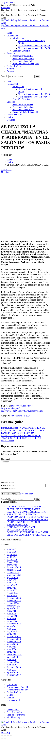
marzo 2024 (12, 621)
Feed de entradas (14, 712)
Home (9, 159)
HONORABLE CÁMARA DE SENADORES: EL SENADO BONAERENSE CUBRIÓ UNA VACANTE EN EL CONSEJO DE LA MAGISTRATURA (28, 531)
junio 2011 (11, 670)
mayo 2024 (12, 616)
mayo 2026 (12, 554)
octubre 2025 (13, 572)
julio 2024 (11, 611)
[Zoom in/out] (11, 735)
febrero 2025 (12, 593)
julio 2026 (11, 549)
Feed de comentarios (16, 715)
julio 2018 (11, 659)
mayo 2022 (12, 631)
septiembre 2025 (14, 575)
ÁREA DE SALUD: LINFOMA (22, 514)
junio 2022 (11, 629)
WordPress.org (13, 717)
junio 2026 (11, 552)
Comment (5, 459)
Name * (4, 482)
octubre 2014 (13, 662)
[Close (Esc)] (2, 735)
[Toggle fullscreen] (8, 735)
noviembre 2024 (14, 600)
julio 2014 (11, 664)
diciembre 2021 (14, 636)
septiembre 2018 (14, 654)
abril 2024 (11, 618)
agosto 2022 (12, 626)
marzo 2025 (12, 590)
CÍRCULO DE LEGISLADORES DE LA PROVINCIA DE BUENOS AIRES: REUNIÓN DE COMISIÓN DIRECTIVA (26, 509)
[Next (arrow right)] (5, 738)
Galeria (10, 695)
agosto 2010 (12, 672)
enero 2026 (12, 565)
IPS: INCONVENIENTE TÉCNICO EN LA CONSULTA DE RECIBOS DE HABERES (27, 518)
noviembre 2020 (14, 641)
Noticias (10, 162)
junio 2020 (11, 649)
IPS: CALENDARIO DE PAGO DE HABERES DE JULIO (24, 523)
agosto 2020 (12, 644)
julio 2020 (11, 646)
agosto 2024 (12, 608)
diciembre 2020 (14, 639)
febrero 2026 (12, 562)
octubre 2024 (13, 603)
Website (4, 488)
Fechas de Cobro (14, 692)
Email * (4, 485)
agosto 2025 (12, 577)
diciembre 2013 (14, 667)
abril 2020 (11, 652)
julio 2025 (11, 580)
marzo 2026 (12, 559)
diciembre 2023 (14, 623)
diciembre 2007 (14, 675)
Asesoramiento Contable (18, 687)
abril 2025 (11, 588)
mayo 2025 (12, 585)
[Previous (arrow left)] (2, 738)
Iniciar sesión (13, 709)
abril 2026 (11, 557)
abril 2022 (11, 634)
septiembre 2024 (14, 605)
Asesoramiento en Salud (17, 689)
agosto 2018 (12, 657)
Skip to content (8, 2)
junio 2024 (11, 613)
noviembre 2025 (14, 570)
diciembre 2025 (14, 567)
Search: (4, 76)
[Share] (5, 735)
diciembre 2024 (14, 598)
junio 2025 (11, 582)
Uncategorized (13, 700)
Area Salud (12, 684)
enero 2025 (12, 595)
